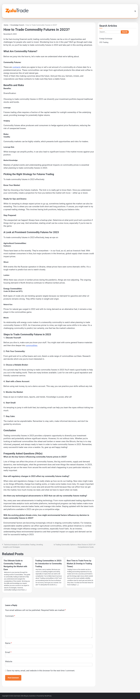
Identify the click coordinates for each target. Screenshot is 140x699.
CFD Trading (103, 42)
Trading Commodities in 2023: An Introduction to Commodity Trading (48, 563)
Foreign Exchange (105, 39)
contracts (16, 67)
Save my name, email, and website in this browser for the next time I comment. (41, 670)
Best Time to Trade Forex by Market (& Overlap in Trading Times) (79, 563)
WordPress (47, 696)
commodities (31, 345)
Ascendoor (32, 696)
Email (8, 652)
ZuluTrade (17, 696)
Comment (10, 616)
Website (8, 661)
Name (8, 643)
